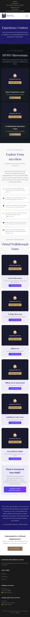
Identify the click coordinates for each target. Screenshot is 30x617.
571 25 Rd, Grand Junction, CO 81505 (15, 11)
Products (4, 574)
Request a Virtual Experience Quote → (15, 489)
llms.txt (17, 612)
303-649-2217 (15, 3)
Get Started (15, 548)
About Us (4, 579)
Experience (5, 576)
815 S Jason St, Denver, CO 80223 (15, 5)
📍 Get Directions (15, 97)
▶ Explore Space (15, 82)
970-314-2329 (15, 9)
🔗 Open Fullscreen (15, 285)
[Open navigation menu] (26, 16)
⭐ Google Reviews (7, 592)
